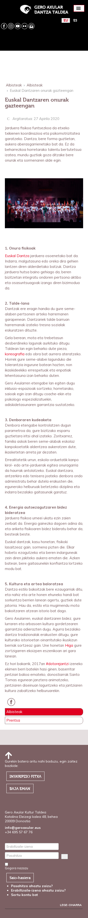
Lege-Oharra (71, 905)
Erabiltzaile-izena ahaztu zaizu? (38, 890)
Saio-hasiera (20, 878)
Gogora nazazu (16, 868)
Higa (69, 645)
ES (75, 20)
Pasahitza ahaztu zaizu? (32, 886)
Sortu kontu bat (25, 895)
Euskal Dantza (17, 255)
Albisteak (14, 712)
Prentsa (13, 720)
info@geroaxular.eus (23, 827)
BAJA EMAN (20, 789)
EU (66, 20)
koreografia (14, 354)
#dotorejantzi (57, 663)
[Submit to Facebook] (12, 704)
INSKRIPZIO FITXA (25, 776)
